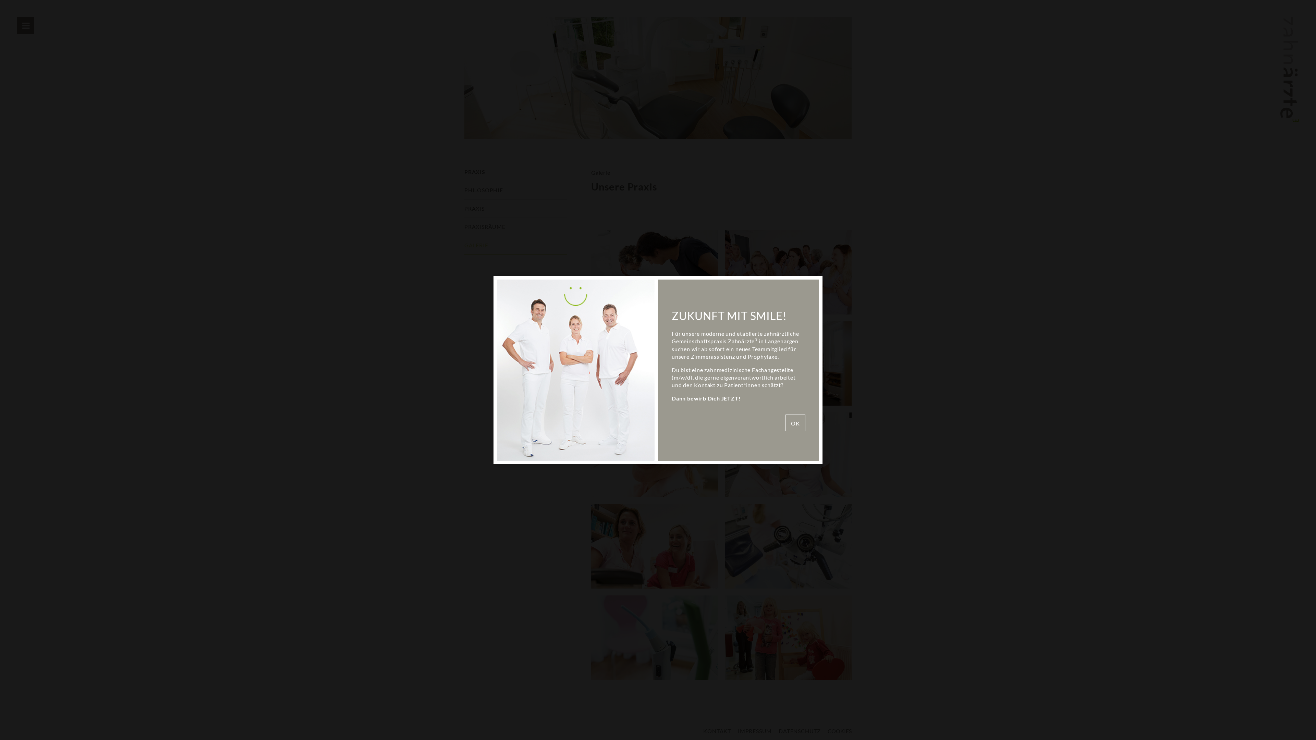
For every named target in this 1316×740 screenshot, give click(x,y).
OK (795, 423)
